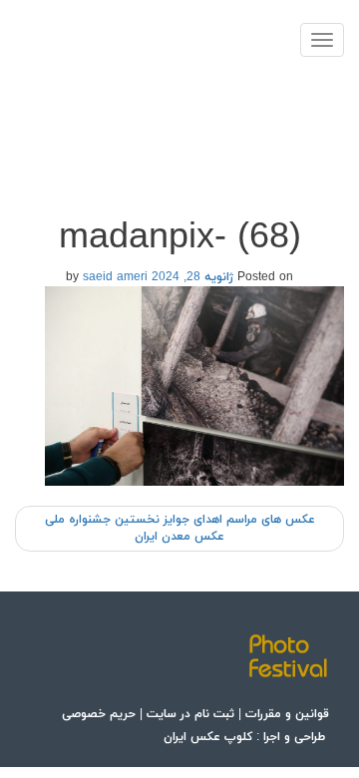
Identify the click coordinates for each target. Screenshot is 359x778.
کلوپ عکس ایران (208, 737)
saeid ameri (115, 277)
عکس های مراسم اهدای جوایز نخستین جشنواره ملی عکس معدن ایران (180, 528)
